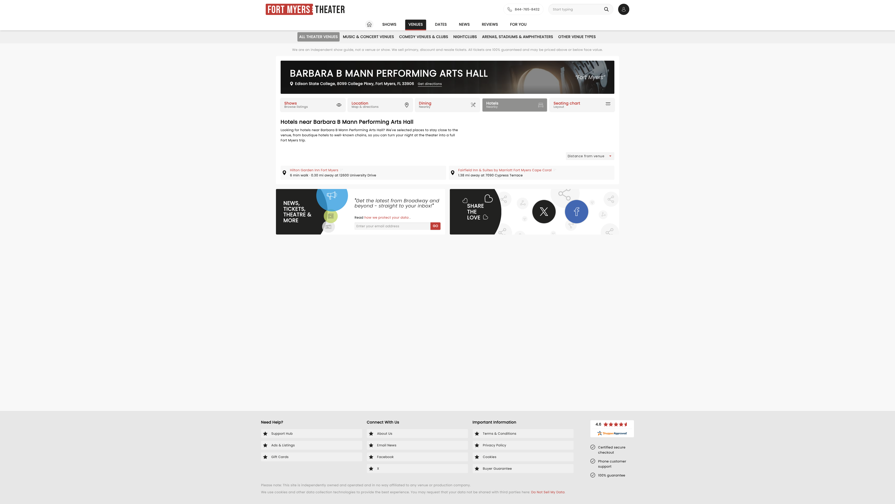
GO (435, 226)
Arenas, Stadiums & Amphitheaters (517, 36)
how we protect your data (387, 217)
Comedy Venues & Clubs (423, 36)
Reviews (490, 24)
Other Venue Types (577, 36)
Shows (389, 24)
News (464, 24)
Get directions (430, 83)
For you (518, 24)
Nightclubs (465, 36)
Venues (416, 24)
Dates (441, 24)
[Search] (607, 9)
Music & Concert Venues (368, 36)
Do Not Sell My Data (548, 492)
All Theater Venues (318, 36)
